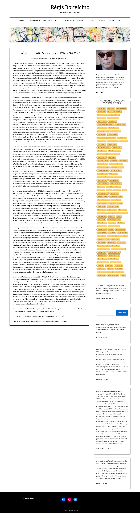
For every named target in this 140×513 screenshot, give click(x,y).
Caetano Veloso (102, 121)
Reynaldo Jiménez (122, 235)
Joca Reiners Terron (116, 170)
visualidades (108, 271)
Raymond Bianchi (122, 232)
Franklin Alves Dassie (114, 154)
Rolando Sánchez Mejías (118, 249)
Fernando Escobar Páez (104, 147)
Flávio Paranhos (102, 150)
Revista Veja (111, 235)
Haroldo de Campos (103, 160)
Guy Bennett (112, 157)
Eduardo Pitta (101, 140)
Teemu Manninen (115, 262)
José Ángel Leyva (114, 180)
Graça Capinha (101, 157)
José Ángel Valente (103, 183)
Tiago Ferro (109, 265)
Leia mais (99, 92)
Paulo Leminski (101, 229)
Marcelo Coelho (116, 199)
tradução (110, 268)
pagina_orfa (112, 222)
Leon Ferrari (117, 190)
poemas (111, 229)
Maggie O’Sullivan (102, 196)
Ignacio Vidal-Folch (102, 163)
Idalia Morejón (123, 160)
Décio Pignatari (101, 137)
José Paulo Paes (102, 180)
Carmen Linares (102, 127)
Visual (111, 20)
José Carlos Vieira (102, 173)
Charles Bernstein (113, 127)
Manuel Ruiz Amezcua (103, 199)
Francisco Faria (101, 154)
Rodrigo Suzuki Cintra (103, 245)
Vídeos (102, 20)
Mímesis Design (28, 498)
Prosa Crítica (68, 20)
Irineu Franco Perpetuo (116, 163)
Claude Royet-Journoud (104, 131)
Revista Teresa (101, 235)
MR (110, 213)
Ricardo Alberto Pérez (103, 239)
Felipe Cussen (123, 140)
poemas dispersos (120, 229)
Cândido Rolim (116, 131)
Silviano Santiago (102, 258)
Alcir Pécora (111, 108)
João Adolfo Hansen (116, 183)
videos (99, 271)
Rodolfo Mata (101, 242)
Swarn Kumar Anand (103, 262)
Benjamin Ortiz (101, 118)
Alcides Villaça (101, 108)
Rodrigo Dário (111, 242)
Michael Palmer (112, 209)
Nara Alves (111, 216)
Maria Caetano (101, 206)
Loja (119, 20)
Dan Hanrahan (101, 134)
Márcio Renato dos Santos (120, 213)
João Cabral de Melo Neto (113, 186)
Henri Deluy (114, 160)
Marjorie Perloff (101, 209)
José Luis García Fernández (105, 177)
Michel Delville (122, 209)
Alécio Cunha (101, 111)
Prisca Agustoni (102, 232)
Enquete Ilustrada (112, 140)
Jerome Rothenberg (103, 170)
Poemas (80, 20)
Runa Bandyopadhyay (114, 252)
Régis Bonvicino (70, 7)
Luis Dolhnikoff (114, 193)
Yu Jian (123, 275)
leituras (109, 190)
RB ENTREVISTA (33, 20)
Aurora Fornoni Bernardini (104, 114)
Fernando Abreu (112, 144)
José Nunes (118, 177)
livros (124, 190)
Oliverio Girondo (102, 222)
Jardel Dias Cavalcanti (117, 167)
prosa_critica (112, 232)
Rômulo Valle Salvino (114, 255)
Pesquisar (122, 312)
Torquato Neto (101, 268)
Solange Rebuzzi (114, 258)
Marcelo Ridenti (102, 203)
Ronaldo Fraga (101, 252)
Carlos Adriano (112, 121)
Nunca (119, 216)
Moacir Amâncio (102, 213)
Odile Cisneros (101, 219)
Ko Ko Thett (101, 190)
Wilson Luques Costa (113, 275)
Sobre (21, 20)
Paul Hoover (121, 222)
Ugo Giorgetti (119, 268)
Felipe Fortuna (101, 144)
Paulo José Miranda (114, 226)
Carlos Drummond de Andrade (105, 124)
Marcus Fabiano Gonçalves (115, 203)
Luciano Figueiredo (102, 193)
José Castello (113, 173)
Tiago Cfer (100, 265)
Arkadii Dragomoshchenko (114, 111)
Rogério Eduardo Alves (103, 249)
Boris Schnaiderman (113, 118)
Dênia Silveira (112, 137)
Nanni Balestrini (102, 216)
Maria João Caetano (113, 206)
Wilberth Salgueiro (118, 271)
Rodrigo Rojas (121, 242)
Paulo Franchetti (102, 226)
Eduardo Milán (122, 137)
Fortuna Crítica (50, 20)
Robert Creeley (115, 239)
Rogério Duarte (115, 245)
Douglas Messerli (113, 134)
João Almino (101, 186)
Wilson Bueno (101, 275)
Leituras (91, 20)
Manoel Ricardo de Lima (116, 196)
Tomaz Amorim (118, 265)
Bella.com (116, 114)
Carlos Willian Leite (120, 124)
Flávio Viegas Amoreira (114, 150)
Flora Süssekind (117, 147)
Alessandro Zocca (121, 108)
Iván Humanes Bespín (103, 167)
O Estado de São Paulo (114, 219)
